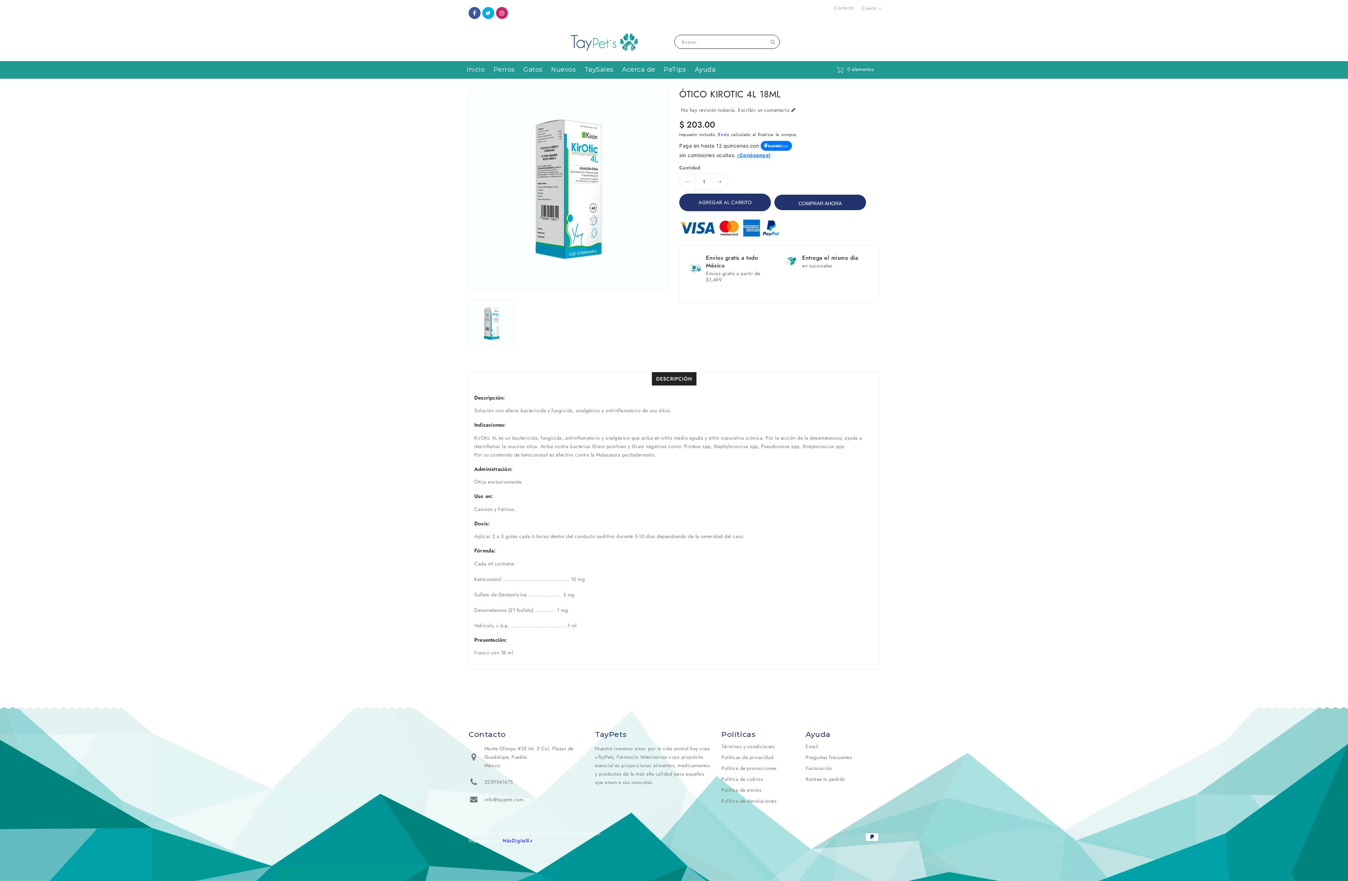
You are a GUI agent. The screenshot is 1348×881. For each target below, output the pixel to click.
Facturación (819, 768)
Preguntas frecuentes (829, 757)
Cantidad (689, 167)
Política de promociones (749, 768)
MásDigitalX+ (518, 840)
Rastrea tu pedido (825, 779)
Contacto (844, 7)
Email (812, 746)
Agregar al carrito (725, 202)
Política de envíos (741, 789)
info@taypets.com (504, 799)
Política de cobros (742, 779)
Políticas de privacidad (747, 757)
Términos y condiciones (748, 746)
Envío (723, 134)
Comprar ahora (820, 203)
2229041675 (498, 781)
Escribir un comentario (763, 110)
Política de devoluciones (749, 800)
